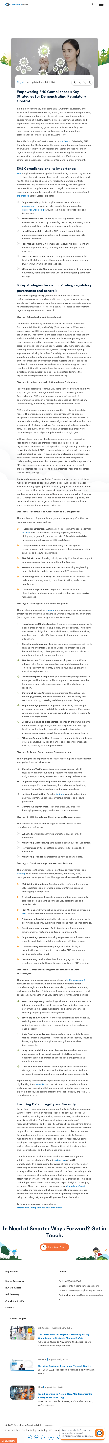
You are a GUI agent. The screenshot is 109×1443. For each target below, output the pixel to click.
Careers (9, 1307)
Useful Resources (14, 1281)
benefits (39, 1084)
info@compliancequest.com (84, 1286)
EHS (19, 173)
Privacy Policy (12, 1430)
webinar (63, 141)
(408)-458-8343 (72, 1281)
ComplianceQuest (75, 1186)
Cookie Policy (29, 1430)
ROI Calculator (13, 1288)
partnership (59, 1160)
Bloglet (20, 82)
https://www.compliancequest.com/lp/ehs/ (39, 1208)
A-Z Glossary (12, 1294)
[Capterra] (51, 1437)
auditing (21, 874)
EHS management (75, 980)
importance (23, 196)
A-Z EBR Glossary (14, 1301)
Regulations (11, 1271)
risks (24, 914)
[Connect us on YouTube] (43, 1437)
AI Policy (42, 1430)
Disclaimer (54, 1430)
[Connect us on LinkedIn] (29, 1437)
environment (28, 206)
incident (60, 794)
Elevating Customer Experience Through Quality (64, 1366)
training (49, 610)
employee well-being (33, 210)
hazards (26, 532)
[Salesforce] (36, 1437)
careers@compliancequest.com (85, 1290)
